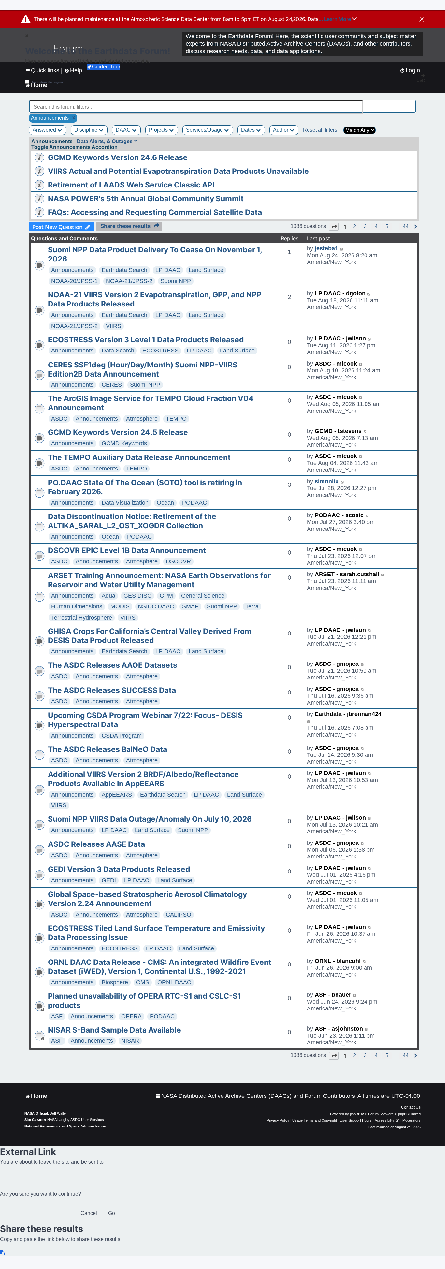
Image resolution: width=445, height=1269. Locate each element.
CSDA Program (122, 735)
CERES (112, 384)
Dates (248, 130)
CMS (142, 982)
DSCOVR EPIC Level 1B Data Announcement (127, 550)
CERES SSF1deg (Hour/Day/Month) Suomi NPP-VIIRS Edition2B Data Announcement (142, 369)
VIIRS (113, 326)
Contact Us (411, 1107)
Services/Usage (205, 130)
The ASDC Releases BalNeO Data (107, 749)
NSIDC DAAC (156, 606)
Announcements (72, 270)
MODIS (120, 606)
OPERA (131, 1016)
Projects (159, 130)
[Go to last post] (342, 248)
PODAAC (194, 503)
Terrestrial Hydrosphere (81, 617)
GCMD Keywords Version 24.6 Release (118, 157)
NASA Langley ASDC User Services (75, 1120)
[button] (334, 227)
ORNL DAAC (174, 982)
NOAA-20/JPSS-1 (74, 281)
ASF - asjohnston (339, 1028)
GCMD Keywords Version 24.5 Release (118, 432)
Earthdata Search (124, 270)
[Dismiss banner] (421, 19)
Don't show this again (47, 82)
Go (111, 1213)
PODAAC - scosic (339, 515)
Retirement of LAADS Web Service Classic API (131, 184)
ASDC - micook (336, 363)
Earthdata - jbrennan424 (348, 714)
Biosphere (115, 982)
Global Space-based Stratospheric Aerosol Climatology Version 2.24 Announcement (147, 899)
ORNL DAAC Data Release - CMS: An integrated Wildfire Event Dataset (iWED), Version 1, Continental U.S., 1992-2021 (159, 967)
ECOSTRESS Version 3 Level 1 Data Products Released (146, 339)
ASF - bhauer (333, 995)
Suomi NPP (176, 281)
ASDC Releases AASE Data (96, 844)
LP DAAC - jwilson (340, 338)
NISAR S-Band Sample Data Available (114, 1030)
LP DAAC (167, 270)
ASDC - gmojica (337, 664)
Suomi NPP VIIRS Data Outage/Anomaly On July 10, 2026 (150, 819)
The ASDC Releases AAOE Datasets (112, 665)
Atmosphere (142, 418)
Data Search (118, 350)
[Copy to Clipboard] (2, 1252)
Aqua (108, 595)
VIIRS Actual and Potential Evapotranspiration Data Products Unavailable (178, 171)
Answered (45, 130)
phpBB (355, 1114)
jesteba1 (326, 248)
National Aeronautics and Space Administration (65, 1126)
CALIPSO (178, 914)
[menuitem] (255, 1096)
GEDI (109, 880)
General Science (202, 595)
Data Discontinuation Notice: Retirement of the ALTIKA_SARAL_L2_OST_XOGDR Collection (132, 521)
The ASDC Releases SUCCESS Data (112, 690)
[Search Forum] (411, 103)
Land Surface (206, 270)
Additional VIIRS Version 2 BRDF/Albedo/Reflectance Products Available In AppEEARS (143, 779)
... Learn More (335, 19)
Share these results (125, 226)
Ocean (165, 503)
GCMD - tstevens (338, 431)
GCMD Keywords (124, 443)
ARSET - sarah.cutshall (347, 574)
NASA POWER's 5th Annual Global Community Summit (146, 198)
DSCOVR (178, 561)
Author (281, 130)
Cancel (88, 1213)
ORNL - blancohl (338, 961)
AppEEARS (117, 794)
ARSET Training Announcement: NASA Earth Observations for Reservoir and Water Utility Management (159, 580)
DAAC (124, 130)
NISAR (130, 1041)
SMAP (190, 606)
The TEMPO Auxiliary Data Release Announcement (139, 457)
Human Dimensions (76, 606)
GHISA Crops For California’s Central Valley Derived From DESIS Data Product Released (149, 636)
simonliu (327, 481)
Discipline (86, 130)
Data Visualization (125, 503)
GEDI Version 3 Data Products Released (119, 869)
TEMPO (176, 418)
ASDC (59, 418)
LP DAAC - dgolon (340, 293)
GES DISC (137, 595)
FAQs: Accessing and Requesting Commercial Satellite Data (155, 212)
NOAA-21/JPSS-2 (129, 281)
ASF (57, 1016)
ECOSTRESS (160, 350)
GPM (166, 595)
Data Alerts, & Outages (105, 141)
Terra (252, 606)
